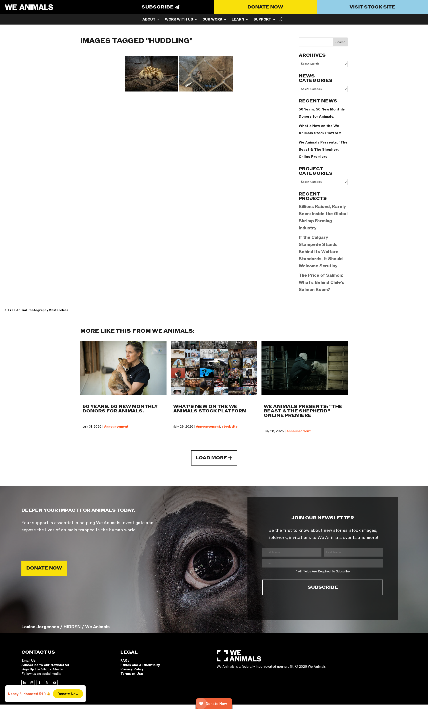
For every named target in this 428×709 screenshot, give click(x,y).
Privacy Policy (132, 669)
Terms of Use (131, 674)
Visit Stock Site (372, 7)
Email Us (28, 660)
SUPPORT (262, 20)
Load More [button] (211, 458)
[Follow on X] (47, 683)
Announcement (116, 426)
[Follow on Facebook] (39, 683)
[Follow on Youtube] (55, 683)
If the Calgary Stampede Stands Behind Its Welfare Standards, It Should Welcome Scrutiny (321, 252)
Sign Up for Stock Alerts (42, 669)
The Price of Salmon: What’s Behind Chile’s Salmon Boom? (321, 282)
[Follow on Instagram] (32, 683)
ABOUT (149, 20)
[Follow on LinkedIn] (24, 683)
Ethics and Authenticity (140, 665)
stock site (230, 426)
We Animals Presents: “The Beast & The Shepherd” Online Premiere (323, 149)
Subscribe (158, 7)
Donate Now (265, 7)
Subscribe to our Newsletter (45, 665)
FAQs (125, 660)
